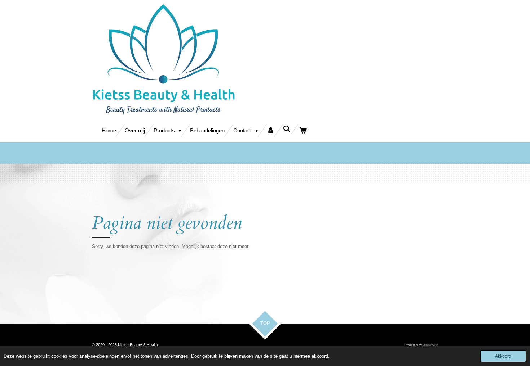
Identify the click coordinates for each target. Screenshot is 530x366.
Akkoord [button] (503, 356)
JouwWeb (430, 345)
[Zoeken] (287, 129)
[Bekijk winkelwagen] (303, 130)
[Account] (270, 130)
